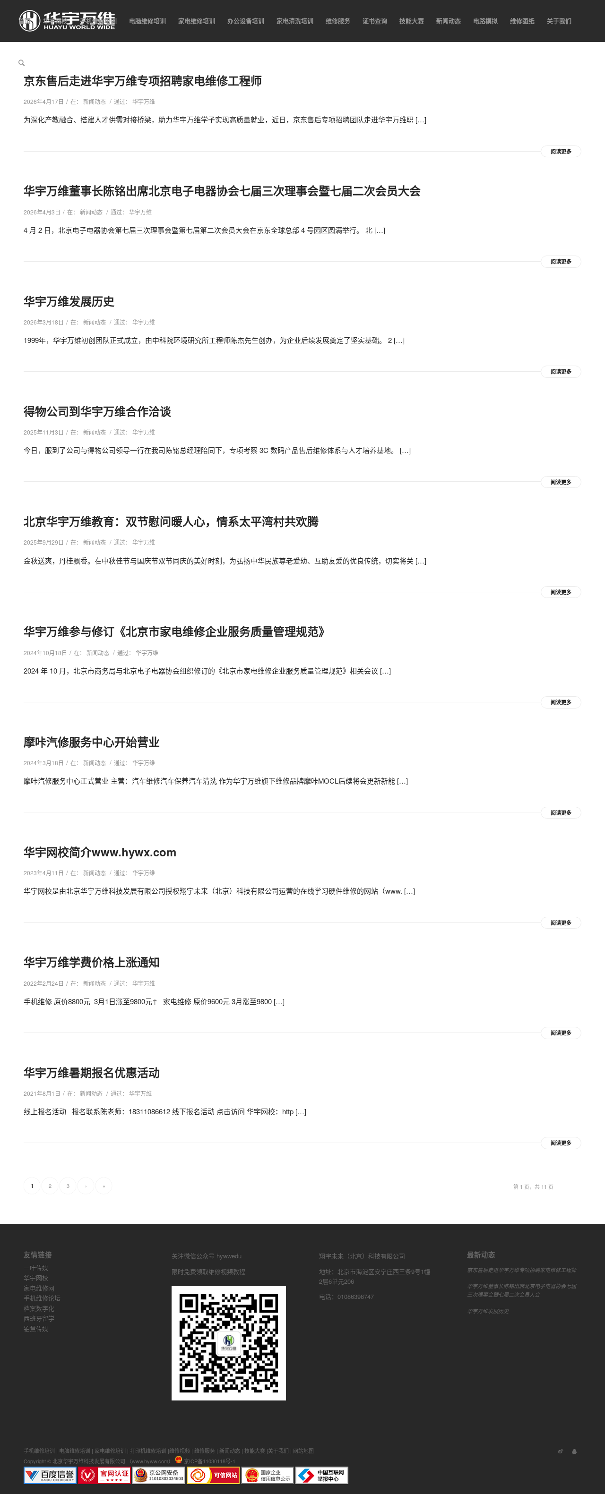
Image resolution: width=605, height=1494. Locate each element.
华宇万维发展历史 (69, 301)
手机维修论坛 (42, 1297)
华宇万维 (143, 101)
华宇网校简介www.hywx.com (100, 852)
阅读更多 (561, 151)
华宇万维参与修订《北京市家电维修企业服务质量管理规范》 (177, 631)
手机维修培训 (39, 1450)
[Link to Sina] (560, 1450)
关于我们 (278, 1450)
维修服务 (204, 1450)
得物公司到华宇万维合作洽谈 (97, 411)
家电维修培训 (110, 1450)
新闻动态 (94, 101)
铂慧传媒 (36, 1328)
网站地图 (303, 1450)
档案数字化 (39, 1308)
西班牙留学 (39, 1318)
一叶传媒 (36, 1267)
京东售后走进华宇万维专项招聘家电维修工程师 (521, 1269)
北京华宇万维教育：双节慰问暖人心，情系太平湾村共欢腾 (171, 521)
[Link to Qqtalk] (574, 1450)
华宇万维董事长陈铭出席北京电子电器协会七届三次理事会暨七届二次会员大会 (222, 190)
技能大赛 (254, 1450)
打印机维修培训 (148, 1450)
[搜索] (21, 62)
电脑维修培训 (74, 1450)
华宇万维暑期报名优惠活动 (92, 1072)
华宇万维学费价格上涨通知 (92, 962)
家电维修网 (39, 1287)
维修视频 (179, 1450)
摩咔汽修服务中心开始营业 (92, 742)
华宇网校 (36, 1277)
